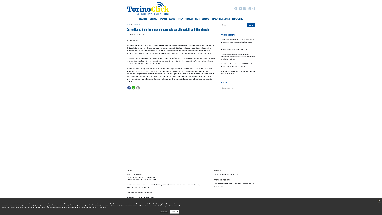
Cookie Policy (102, 207)
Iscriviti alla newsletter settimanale (226, 174)
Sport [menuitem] (197, 19)
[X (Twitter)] (240, 8)
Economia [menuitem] (205, 19)
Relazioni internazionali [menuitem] (221, 19)
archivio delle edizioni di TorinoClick (228, 184)
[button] (129, 87)
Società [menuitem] (180, 19)
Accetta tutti (174, 212)
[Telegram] (253, 8)
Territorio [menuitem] (153, 19)
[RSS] (249, 8)
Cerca (251, 25)
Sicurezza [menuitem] (189, 19)
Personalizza (164, 212)
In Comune (141, 34)
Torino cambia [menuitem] (237, 19)
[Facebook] (235, 8)
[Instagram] (244, 8)
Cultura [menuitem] (172, 19)
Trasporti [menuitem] (163, 19)
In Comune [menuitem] (143, 19)
